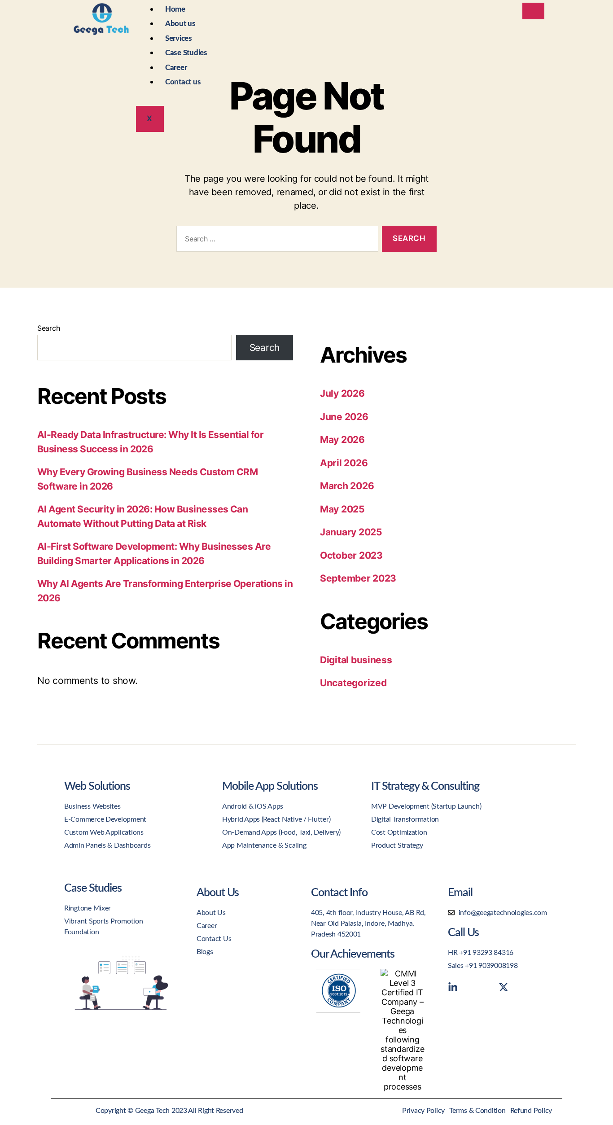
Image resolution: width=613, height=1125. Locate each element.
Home (175, 9)
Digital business (356, 659)
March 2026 (347, 485)
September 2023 (358, 578)
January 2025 (351, 532)
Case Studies (186, 53)
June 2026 (344, 416)
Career (176, 67)
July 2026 (342, 393)
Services (178, 38)
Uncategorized (353, 682)
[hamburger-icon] (533, 11)
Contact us (183, 82)
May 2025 (342, 509)
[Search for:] (275, 241)
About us (180, 23)
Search (48, 328)
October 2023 (351, 555)
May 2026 (342, 439)
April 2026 (344, 462)
